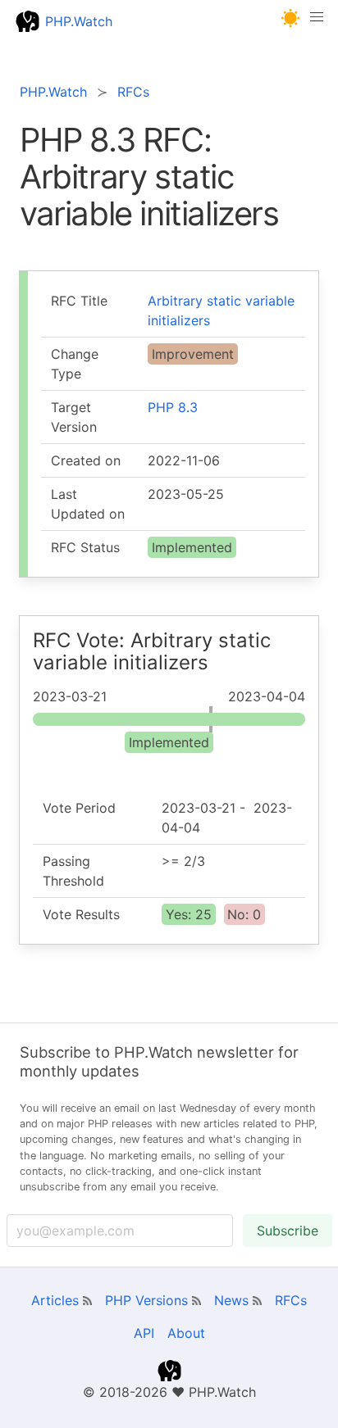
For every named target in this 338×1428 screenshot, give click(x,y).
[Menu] (316, 21)
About (186, 1333)
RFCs (291, 1300)
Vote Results (81, 914)
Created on (86, 460)
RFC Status (85, 547)
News (231, 1300)
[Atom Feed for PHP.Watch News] (257, 1300)
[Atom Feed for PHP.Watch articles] (87, 1300)
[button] (291, 18)
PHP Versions (146, 1300)
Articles (55, 1300)
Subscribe (287, 1230)
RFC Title (79, 300)
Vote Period (79, 808)
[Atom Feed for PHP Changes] (196, 1300)
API (144, 1333)
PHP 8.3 (173, 407)
